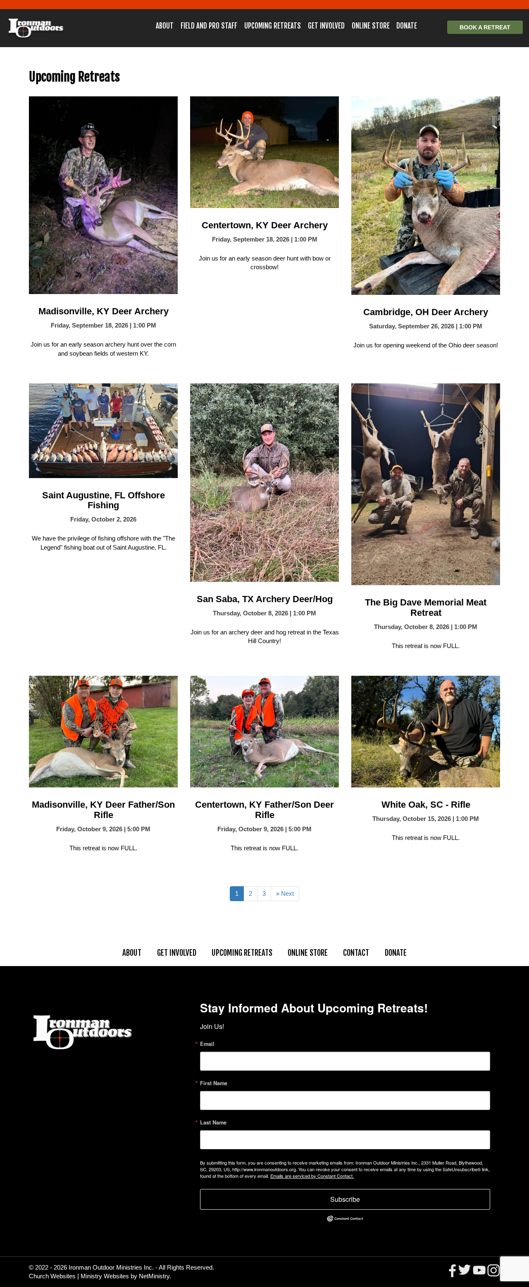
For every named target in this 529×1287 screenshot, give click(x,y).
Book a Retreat (485, 27)
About (165, 26)
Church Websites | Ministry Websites (80, 1276)
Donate (406, 26)
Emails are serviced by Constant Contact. (312, 1175)
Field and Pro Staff (209, 26)
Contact (356, 953)
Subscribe (345, 1199)
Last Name (213, 1122)
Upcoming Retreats (272, 26)
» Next (285, 893)
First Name (213, 1083)
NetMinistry (154, 1276)
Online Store (371, 26)
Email (207, 1044)
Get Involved (326, 26)
